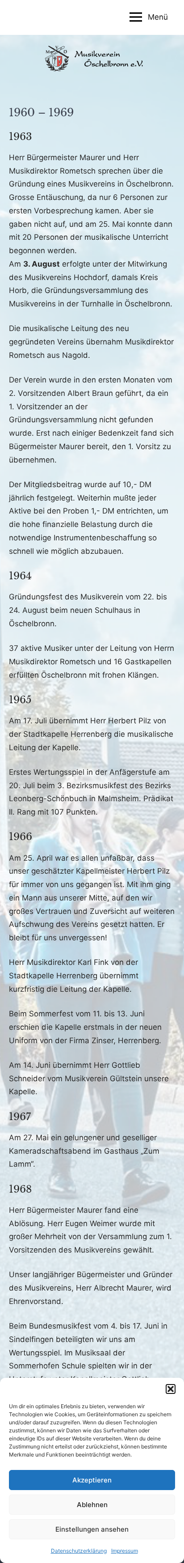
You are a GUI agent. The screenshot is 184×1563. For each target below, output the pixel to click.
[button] (170, 1389)
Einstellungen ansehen (92, 1529)
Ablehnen (92, 1504)
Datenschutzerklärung (79, 1550)
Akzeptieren (92, 1480)
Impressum (124, 1550)
